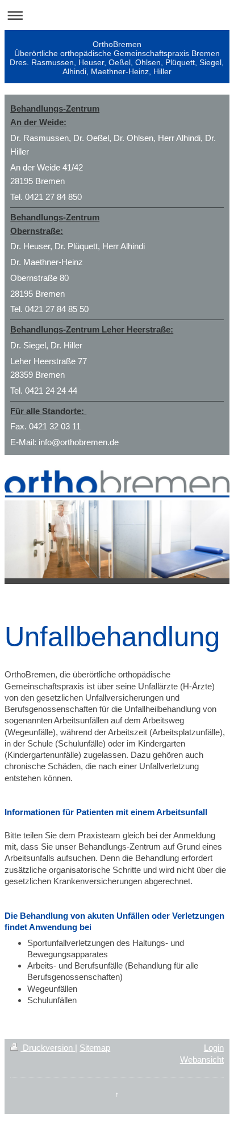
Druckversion (47, 1047)
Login (214, 1047)
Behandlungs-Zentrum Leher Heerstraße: (91, 329)
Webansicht (202, 1059)
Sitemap (95, 1047)
